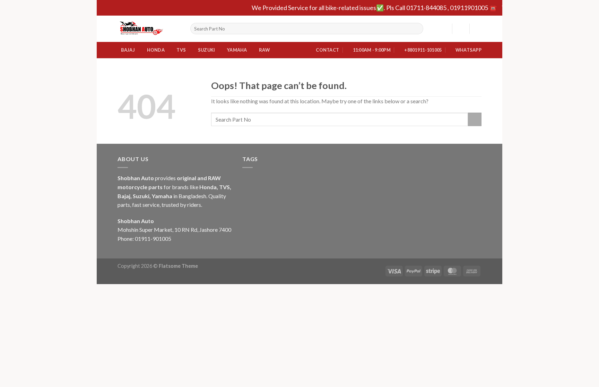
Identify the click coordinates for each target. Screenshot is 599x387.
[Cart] (478, 28)
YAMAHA (237, 50)
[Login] (460, 28)
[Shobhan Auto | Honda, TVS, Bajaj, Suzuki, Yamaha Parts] (149, 29)
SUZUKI (206, 50)
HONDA (156, 50)
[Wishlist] (444, 28)
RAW (264, 50)
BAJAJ (128, 50)
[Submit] (416, 29)
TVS (181, 50)
